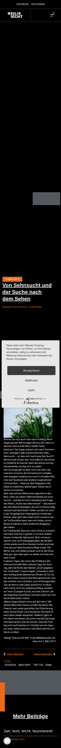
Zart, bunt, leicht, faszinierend (28, 731)
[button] (10, 665)
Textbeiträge (35, 307)
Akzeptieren (31, 370)
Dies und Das (20, 307)
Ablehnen (31, 380)
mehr (31, 390)
